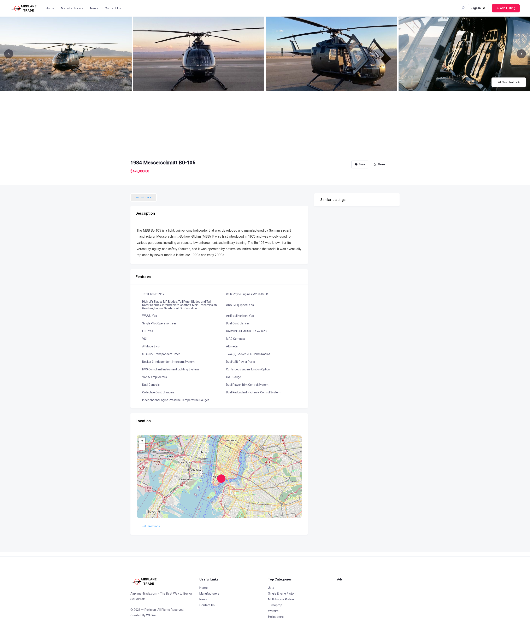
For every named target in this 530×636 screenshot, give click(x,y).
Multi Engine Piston (281, 599)
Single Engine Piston (281, 593)
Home (50, 8)
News (94, 8)
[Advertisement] (265, 122)
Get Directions (151, 526)
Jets (271, 588)
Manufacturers (72, 8)
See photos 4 (510, 82)
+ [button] (142, 441)
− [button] (142, 447)
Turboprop (275, 605)
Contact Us (113, 8)
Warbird (273, 611)
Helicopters (276, 617)
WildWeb (151, 615)
